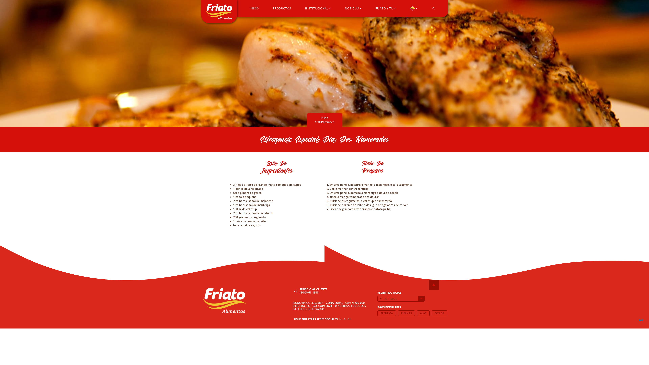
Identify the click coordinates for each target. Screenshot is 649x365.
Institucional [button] (316, 8)
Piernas (406, 313)
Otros (439, 313)
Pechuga (386, 313)
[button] (414, 8)
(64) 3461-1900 (308, 292)
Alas (423, 313)
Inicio (254, 8)
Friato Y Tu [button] (384, 8)
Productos (282, 8)
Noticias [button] (352, 8)
